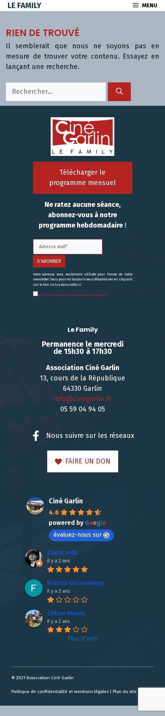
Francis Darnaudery (75, 583)
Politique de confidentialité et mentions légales (60, 691)
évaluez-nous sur (77, 534)
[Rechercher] (119, 91)
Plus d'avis (82, 638)
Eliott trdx (62, 552)
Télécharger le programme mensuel (82, 177)
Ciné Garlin (66, 501)
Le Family (24, 5)
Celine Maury (66, 613)
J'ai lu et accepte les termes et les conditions (72, 295)
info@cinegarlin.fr (82, 399)
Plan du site (125, 691)
